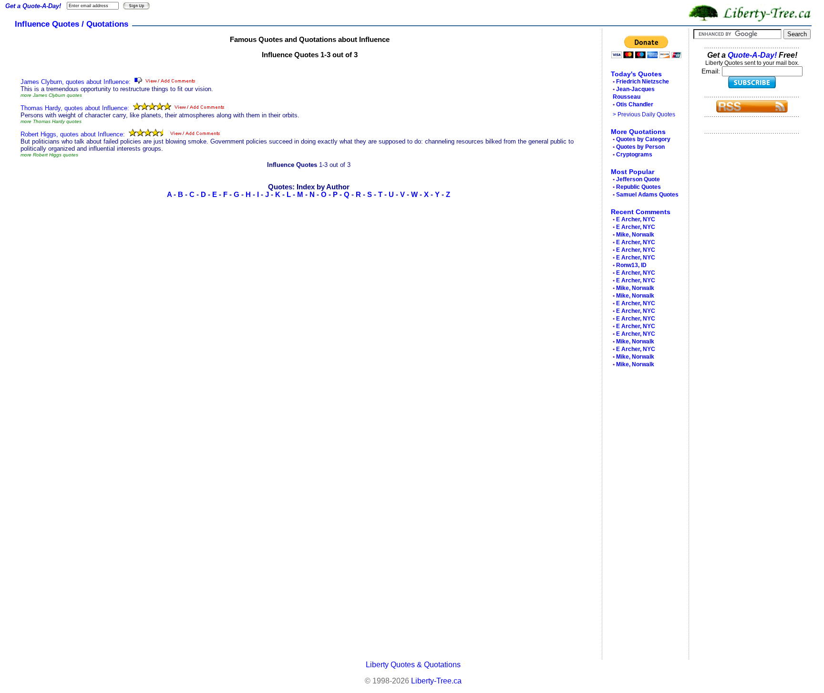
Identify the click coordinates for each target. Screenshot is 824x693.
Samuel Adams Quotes (647, 194)
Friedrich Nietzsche (642, 81)
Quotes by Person (640, 147)
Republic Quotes (638, 187)
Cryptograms (634, 154)
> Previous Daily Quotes (644, 114)
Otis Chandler (634, 104)
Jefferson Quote (638, 179)
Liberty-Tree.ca (436, 681)
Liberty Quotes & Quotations (413, 665)
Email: (711, 71)
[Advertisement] (643, 516)
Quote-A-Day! (752, 55)
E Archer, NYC (635, 219)
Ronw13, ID (631, 265)
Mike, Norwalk (635, 234)
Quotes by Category (643, 139)
